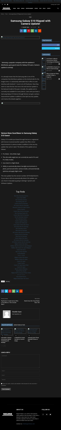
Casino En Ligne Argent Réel (21, 265)
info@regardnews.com (29, 424)
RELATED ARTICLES (7, 325)
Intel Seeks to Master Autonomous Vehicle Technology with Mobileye (53, 60)
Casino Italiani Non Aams (21, 238)
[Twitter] (7, 4)
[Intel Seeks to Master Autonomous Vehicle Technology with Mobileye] (7, 332)
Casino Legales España (21, 220)
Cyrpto (48, 8)
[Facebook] (2, 4)
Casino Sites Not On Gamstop (21, 211)
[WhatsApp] (32, 30)
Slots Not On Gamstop (21, 236)
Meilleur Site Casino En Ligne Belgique (21, 247)
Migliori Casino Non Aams (21, 244)
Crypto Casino (21, 263)
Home (14, 8)
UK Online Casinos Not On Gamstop (21, 242)
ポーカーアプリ (21, 274)
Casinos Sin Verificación (21, 222)
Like (58, 45)
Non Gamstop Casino (21, 219)
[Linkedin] (36, 30)
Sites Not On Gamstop (21, 230)
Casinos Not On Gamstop (21, 203)
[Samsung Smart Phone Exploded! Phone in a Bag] (34, 332)
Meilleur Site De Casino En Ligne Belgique (21, 245)
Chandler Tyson (25, 27)
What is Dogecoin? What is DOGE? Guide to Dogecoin (53, 75)
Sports (36, 8)
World (22, 8)
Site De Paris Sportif (21, 270)
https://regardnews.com (16, 314)
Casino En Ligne (21, 261)
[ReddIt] (39, 30)
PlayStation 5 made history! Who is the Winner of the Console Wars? (9, 302)
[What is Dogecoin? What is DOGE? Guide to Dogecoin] (44, 81)
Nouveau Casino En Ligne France (21, 207)
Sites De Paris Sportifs (21, 251)
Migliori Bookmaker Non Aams (21, 278)
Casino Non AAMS (21, 197)
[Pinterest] (28, 30)
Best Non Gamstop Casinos (21, 195)
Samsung (8, 281)
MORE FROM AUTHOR (19, 325)
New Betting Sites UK (21, 201)
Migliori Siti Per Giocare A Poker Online (21, 272)
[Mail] (5, 4)
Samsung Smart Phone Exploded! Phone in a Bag (33, 339)
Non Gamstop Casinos (21, 199)
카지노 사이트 (21, 255)
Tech (40, 8)
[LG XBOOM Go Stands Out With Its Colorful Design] (20, 332)
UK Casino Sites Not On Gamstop (21, 232)
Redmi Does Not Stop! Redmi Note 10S (32, 301)
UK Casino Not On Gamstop (21, 226)
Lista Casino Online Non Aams (21, 224)
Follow (57, 48)
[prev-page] (2, 346)
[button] (58, 8)
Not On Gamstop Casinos (21, 217)
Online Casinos (21, 209)
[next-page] (5, 346)
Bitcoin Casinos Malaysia (21, 269)
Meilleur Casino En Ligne (21, 259)
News (18, 8)
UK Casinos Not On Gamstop (21, 205)
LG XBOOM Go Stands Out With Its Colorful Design (19, 339)
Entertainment (29, 8)
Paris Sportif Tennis (21, 276)
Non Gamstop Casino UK (21, 213)
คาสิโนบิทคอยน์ (21, 253)
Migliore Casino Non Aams (21, 257)
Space (44, 8)
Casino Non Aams (21, 249)
